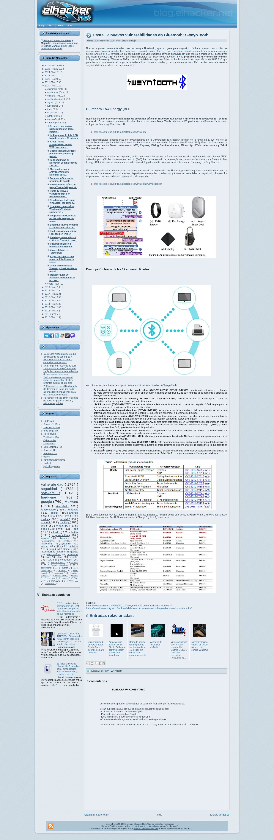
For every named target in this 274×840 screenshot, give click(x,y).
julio (49, 106)
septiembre (53, 99)
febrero (51, 122)
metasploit (59, 573)
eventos (74, 557)
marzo (50, 119)
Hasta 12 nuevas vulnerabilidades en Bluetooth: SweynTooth (150, 35)
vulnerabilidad (53, 484)
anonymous (66, 559)
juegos (74, 551)
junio (50, 109)
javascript (46, 551)
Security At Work (51, 424)
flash (61, 557)
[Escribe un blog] (92, 663)
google (47, 502)
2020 (48, 85)
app (76, 528)
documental (47, 568)
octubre (51, 95)
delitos (75, 576)
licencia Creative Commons (146, 828)
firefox (67, 541)
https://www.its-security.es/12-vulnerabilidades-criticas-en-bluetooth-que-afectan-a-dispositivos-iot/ (139, 608)
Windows (72, 509)
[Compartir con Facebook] (100, 663)
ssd (43, 525)
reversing (51, 578)
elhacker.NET (140, 824)
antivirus (74, 546)
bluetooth (105, 671)
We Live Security (51, 427)
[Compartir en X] (96, 663)
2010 (48, 317)
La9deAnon (49, 443)
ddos (44, 528)
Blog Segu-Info (51, 430)
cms (49, 557)
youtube (46, 538)
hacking (65, 522)
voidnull (47, 463)
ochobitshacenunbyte (54, 460)
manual (46, 522)
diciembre (52, 89)
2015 (48, 300)
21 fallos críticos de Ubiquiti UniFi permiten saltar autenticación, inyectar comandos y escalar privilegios (68, 669)
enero (50, 283)
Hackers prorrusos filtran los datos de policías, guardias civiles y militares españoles (60, 401)
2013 (48, 307)
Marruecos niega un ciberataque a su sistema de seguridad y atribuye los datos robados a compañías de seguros (59, 358)
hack (52, 549)
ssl (43, 562)
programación (60, 535)
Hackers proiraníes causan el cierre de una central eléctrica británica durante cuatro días (58, 380)
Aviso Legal (154, 826)
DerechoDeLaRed (52, 447)
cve (67, 515)
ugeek (46, 456)
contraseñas (54, 554)
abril (49, 116)
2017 (48, 294)
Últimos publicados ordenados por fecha (57, 47)
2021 (48, 82)
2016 (48, 297)
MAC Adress (72, 581)
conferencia (57, 562)
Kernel (67, 549)
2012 (48, 310)
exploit (55, 512)
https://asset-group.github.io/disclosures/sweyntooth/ (120, 132)
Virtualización (60, 576)
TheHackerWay (51, 437)
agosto (51, 102)
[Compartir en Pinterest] (104, 663)
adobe (45, 546)
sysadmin (66, 543)
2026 (48, 65)
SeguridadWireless (60, 565)
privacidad (62, 506)
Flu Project (48, 421)
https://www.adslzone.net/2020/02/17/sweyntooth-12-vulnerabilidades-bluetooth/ (129, 605)
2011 (47, 314)
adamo (65, 578)
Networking (47, 543)
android (73, 512)
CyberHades (49, 440)
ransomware (49, 509)
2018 (48, 290)
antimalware (56, 581)
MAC (50, 559)
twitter (74, 532)
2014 (48, 304)
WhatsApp (62, 525)
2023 (48, 75)
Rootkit (62, 570)
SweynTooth (116, 671)
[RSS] (51, 826)
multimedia (72, 554)
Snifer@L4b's (50, 450)
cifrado (56, 532)
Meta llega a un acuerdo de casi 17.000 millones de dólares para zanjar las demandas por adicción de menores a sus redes (60, 369)
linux (53, 515)
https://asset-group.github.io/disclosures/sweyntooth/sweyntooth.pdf (128, 184)
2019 (48, 287)
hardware (51, 497)
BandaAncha (50, 453)
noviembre (53, 92)
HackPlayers (49, 434)
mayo (50, 112)
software (50, 493)
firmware (65, 538)
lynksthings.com (51, 466)
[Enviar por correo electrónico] (88, 663)
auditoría (66, 568)
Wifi (61, 528)
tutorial (64, 519)
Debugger (46, 570)
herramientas (48, 541)
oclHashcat (50, 584)
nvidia (45, 519)
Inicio (159, 814)
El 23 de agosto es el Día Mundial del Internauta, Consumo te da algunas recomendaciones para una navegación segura (60, 390)
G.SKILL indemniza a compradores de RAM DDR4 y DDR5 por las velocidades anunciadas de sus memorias (69, 608)
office (59, 546)
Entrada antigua (218, 814)
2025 (48, 69)
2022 (48, 79)
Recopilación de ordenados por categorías (59, 41)
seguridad (51, 489)
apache (61, 551)
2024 (48, 72)
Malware (71, 502)
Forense (74, 562)
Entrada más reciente (98, 814)
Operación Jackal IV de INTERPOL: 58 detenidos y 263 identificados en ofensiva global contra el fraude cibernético (69, 638)
